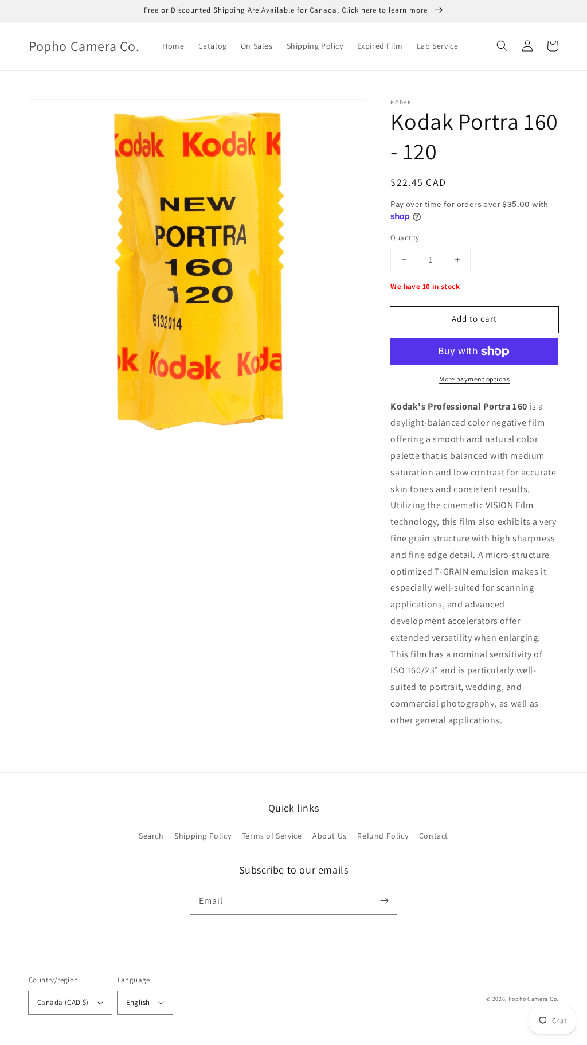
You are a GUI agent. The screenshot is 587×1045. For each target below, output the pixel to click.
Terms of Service (272, 835)
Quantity (404, 238)
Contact (433, 835)
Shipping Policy (202, 835)
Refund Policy (382, 835)
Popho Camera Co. (533, 999)
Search (151, 835)
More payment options (474, 379)
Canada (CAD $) (63, 1002)
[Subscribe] (384, 901)
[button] (502, 46)
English (138, 1002)
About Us (329, 835)
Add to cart (474, 318)
